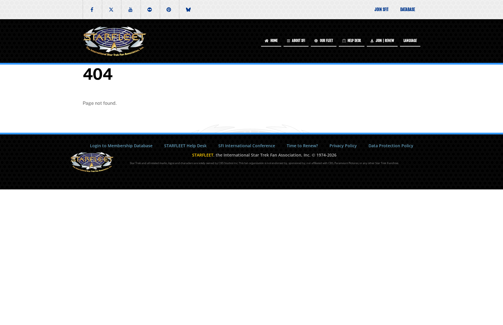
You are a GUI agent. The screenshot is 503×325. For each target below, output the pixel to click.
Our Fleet (326, 40)
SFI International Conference (246, 145)
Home (274, 40)
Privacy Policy (343, 145)
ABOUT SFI (298, 40)
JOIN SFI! (382, 9)
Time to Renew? (302, 145)
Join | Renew (384, 40)
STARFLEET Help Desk (185, 145)
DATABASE (407, 9)
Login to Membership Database (121, 145)
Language (410, 40)
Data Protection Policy (391, 145)
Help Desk (354, 40)
